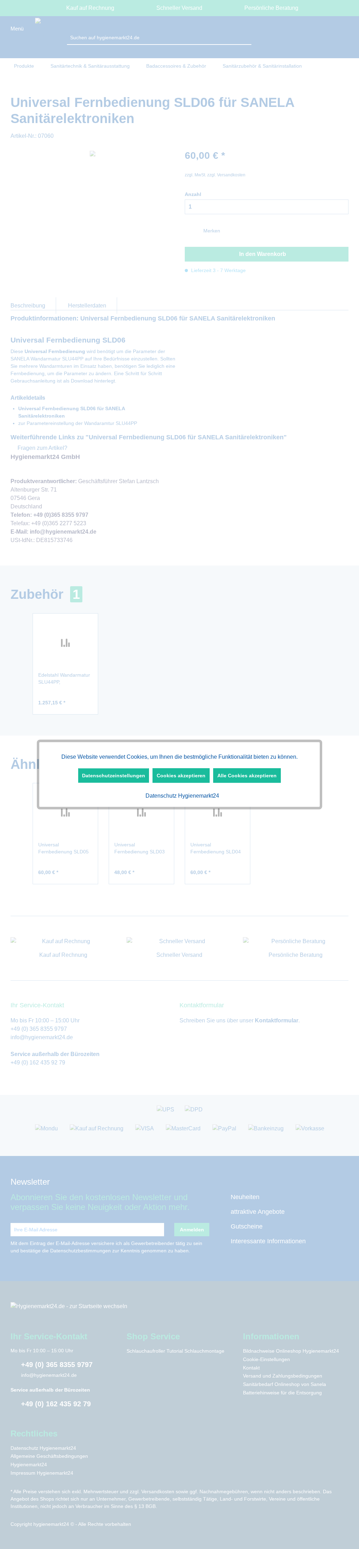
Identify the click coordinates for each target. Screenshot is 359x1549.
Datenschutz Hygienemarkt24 (181, 796)
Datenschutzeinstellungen (113, 775)
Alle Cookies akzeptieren (247, 775)
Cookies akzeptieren (181, 775)
